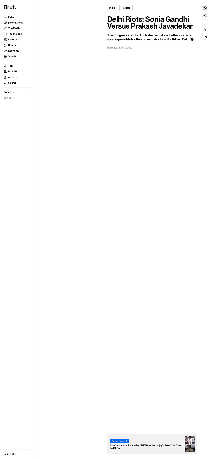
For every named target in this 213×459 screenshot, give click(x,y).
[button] (17, 454)
